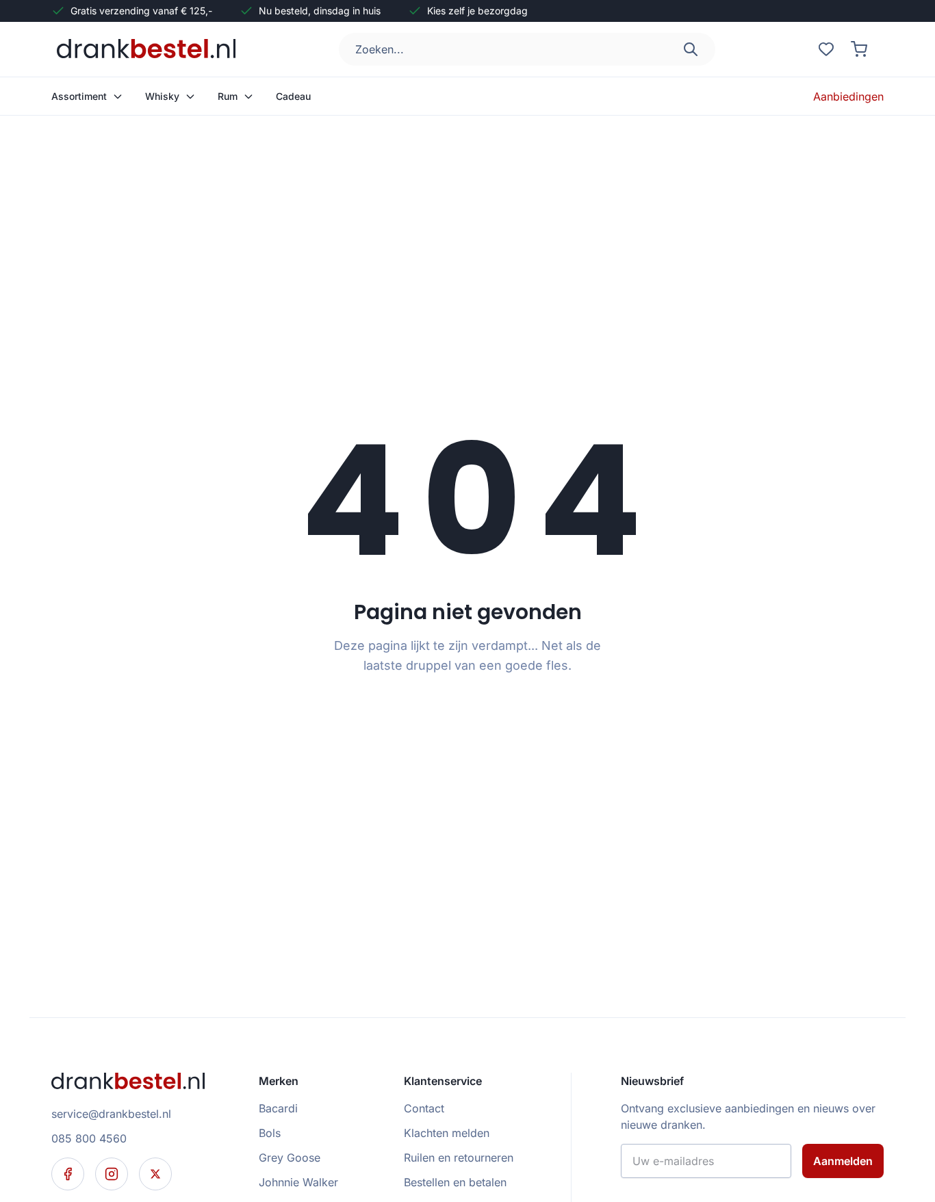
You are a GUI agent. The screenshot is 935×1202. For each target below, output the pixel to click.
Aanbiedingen (848, 96)
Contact (424, 1108)
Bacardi (278, 1108)
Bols (270, 1133)
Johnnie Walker (298, 1182)
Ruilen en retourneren (458, 1157)
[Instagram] (111, 1174)
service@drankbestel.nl (111, 1114)
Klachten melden (446, 1133)
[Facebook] (67, 1174)
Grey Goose (289, 1157)
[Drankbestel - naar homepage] (149, 49)
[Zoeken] (690, 49)
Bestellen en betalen (455, 1182)
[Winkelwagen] (859, 49)
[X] (155, 1174)
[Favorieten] (826, 49)
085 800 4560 (89, 1138)
